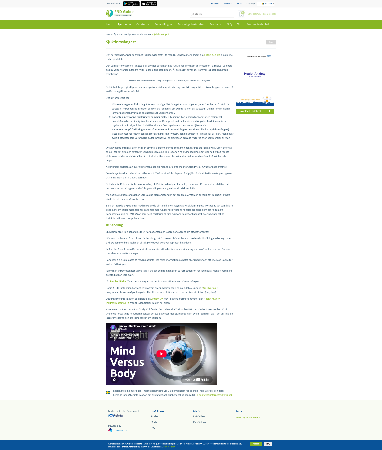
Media (214, 24)
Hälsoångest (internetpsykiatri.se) (213, 395)
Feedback (228, 4)
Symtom (122, 24)
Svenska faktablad (258, 24)
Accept (256, 444)
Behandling (162, 24)
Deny (268, 444)
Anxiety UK (157, 299)
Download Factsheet (250, 111)
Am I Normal (210, 288)
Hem (109, 24)
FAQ (229, 24)
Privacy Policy (169, 447)
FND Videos (199, 416)
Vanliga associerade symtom (137, 34)
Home (109, 34)
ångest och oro (212, 55)
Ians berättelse (118, 281)
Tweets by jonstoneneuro (248, 417)
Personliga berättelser (191, 24)
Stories (154, 416)
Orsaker (141, 24)
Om (239, 24)
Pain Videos (199, 422)
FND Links (215, 4)
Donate (239, 4)
